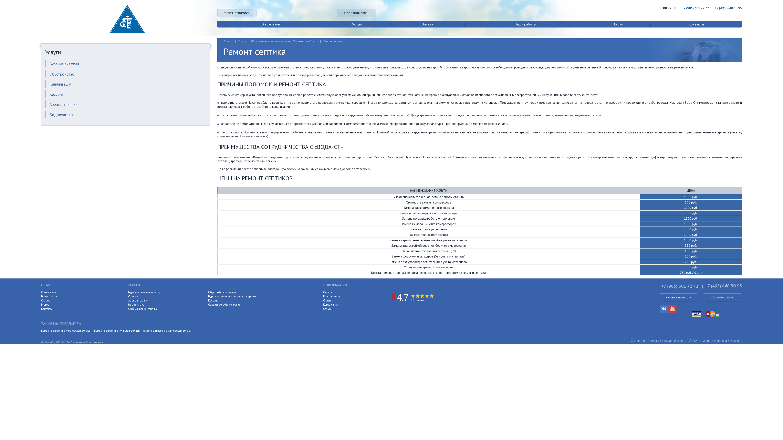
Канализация (61, 84)
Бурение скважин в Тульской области (117, 330)
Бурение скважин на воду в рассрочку (232, 296)
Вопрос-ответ (331, 296)
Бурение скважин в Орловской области (167, 330)
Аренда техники (63, 104)
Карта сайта (330, 304)
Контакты (696, 24)
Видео (45, 304)
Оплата (427, 24)
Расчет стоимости (236, 12)
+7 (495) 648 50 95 (728, 8)
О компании (270, 24)
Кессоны (57, 94)
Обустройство (62, 74)
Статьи (327, 300)
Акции (618, 24)
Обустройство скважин (222, 292)
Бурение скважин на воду (144, 292)
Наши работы (525, 24)
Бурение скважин (64, 64)
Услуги (357, 24)
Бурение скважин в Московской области (66, 330)
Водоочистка (61, 114)
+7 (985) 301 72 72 (695, 8)
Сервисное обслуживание (224, 304)
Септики (133, 296)
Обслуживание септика (142, 309)
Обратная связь (356, 12)
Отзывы (46, 300)
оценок (417, 300)
